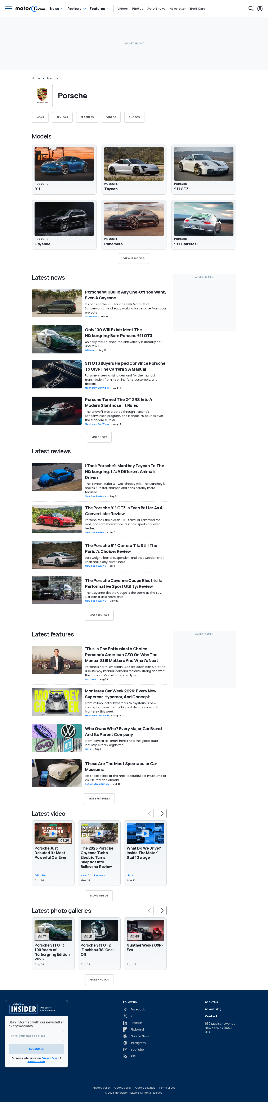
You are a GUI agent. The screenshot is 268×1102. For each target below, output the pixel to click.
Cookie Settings (145, 1087)
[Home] (30, 8)
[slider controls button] (149, 813)
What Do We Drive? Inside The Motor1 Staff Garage (144, 853)
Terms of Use (36, 1061)
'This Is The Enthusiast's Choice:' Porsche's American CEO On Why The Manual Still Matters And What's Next (121, 654)
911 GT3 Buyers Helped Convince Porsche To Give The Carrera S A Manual (125, 366)
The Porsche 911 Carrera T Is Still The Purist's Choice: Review (121, 548)
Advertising (213, 1009)
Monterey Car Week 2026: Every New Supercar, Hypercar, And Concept (120, 694)
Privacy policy (102, 1087)
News (54, 8)
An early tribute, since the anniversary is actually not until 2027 (123, 344)
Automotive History (97, 784)
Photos (137, 8)
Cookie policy (122, 1087)
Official (90, 350)
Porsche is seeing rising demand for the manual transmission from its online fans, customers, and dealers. (121, 379)
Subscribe (36, 1049)
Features (97, 8)
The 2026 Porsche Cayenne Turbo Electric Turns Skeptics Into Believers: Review (97, 857)
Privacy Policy (50, 1058)
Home (36, 78)
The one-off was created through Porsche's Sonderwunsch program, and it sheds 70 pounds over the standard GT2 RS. (124, 416)
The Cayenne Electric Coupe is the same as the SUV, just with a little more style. (123, 595)
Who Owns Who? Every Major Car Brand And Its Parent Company (123, 731)
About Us (211, 1002)
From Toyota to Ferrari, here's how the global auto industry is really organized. (121, 743)
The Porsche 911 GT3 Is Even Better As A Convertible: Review (124, 510)
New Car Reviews (95, 496)
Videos (122, 8)
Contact (211, 1016)
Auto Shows (156, 8)
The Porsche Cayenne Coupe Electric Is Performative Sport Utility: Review (123, 583)
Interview (91, 316)
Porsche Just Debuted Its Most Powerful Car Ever (50, 853)
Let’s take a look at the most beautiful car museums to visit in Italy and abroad (125, 778)
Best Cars (197, 8)
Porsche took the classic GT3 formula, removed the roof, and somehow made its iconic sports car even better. (123, 524)
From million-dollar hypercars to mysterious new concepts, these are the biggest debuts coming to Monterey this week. (122, 707)
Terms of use (167, 1087)
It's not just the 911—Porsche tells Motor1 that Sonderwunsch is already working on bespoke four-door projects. (125, 308)
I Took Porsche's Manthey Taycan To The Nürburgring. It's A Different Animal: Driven (124, 471)
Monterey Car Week (97, 387)
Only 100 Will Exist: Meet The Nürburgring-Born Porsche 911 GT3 (118, 332)
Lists (88, 749)
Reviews (74, 8)
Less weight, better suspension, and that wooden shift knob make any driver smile (124, 560)
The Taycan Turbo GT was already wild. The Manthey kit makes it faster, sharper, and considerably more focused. (126, 488)
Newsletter (178, 8)
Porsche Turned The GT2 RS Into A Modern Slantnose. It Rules (118, 402)
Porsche (52, 78)
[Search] (251, 8)
